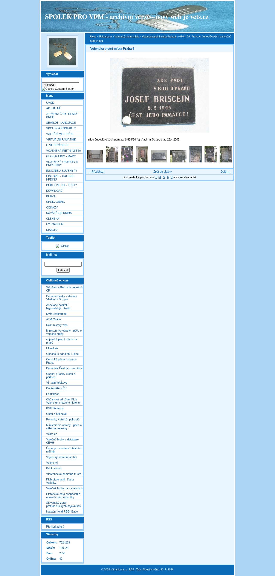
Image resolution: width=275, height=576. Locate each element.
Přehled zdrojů (55, 526)
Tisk (138, 569)
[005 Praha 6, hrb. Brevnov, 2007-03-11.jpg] (159, 161)
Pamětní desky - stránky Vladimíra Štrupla (61, 298)
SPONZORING (55, 202)
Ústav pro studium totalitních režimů (64, 450)
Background (53, 468)
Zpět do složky (162, 171)
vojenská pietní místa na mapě (61, 341)
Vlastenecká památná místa (63, 474)
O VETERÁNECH (57, 145)
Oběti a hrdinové (56, 413)
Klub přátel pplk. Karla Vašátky (60, 481)
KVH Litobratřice (56, 313)
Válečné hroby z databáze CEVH (62, 441)
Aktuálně (53, 108)
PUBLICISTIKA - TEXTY (61, 185)
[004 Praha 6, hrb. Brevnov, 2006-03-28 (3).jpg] (142, 161)
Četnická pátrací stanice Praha (61, 361)
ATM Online (53, 319)
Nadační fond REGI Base (62, 511)
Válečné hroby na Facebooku (64, 488)
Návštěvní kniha (59, 213)
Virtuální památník (61, 139)
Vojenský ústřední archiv (61, 457)
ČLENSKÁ (52, 218)
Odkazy (52, 207)
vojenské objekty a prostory (62, 163)
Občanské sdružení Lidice (62, 353)
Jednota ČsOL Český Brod (62, 115)
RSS (131, 569)
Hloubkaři (52, 348)
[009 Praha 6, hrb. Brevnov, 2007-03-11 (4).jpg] (226, 161)
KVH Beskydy (55, 408)
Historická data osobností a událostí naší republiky (63, 495)
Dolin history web (56, 325)
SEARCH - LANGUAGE (61, 122)
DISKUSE (52, 230)
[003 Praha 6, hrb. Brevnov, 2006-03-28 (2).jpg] (127, 161)
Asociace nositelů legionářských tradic (58, 306)
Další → (226, 171)
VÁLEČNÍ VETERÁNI (59, 134)
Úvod (50, 102)
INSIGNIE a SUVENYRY (61, 170)
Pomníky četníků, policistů (62, 419)
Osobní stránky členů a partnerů (60, 375)
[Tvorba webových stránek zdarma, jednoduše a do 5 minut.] (126, 570)
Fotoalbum (55, 224)
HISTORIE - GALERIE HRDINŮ (60, 178)
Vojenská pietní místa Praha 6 (159, 36)
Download (54, 190)
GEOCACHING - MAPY (61, 156)
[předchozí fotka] (93, 95)
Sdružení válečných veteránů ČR (64, 289)
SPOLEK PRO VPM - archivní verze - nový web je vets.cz (127, 16)
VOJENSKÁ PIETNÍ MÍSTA (63, 150)
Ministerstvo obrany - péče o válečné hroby (64, 332)
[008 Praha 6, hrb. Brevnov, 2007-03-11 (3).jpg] (211, 161)
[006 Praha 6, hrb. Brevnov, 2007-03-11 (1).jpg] (178, 161)
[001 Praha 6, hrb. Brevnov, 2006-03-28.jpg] (95, 161)
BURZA (51, 196)
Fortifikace (52, 393)
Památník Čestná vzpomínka (64, 368)
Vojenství (52, 462)
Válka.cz (51, 433)
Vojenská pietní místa (127, 36)
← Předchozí (96, 171)
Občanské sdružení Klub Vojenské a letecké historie (63, 401)
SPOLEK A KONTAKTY (61, 128)
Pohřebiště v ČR (56, 388)
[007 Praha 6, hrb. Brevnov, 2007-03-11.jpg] (195, 161)
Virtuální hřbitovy (56, 382)
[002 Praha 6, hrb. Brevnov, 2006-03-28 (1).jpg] (112, 161)
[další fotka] (226, 95)
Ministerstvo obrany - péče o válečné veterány (64, 426)
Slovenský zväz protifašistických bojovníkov (63, 504)
